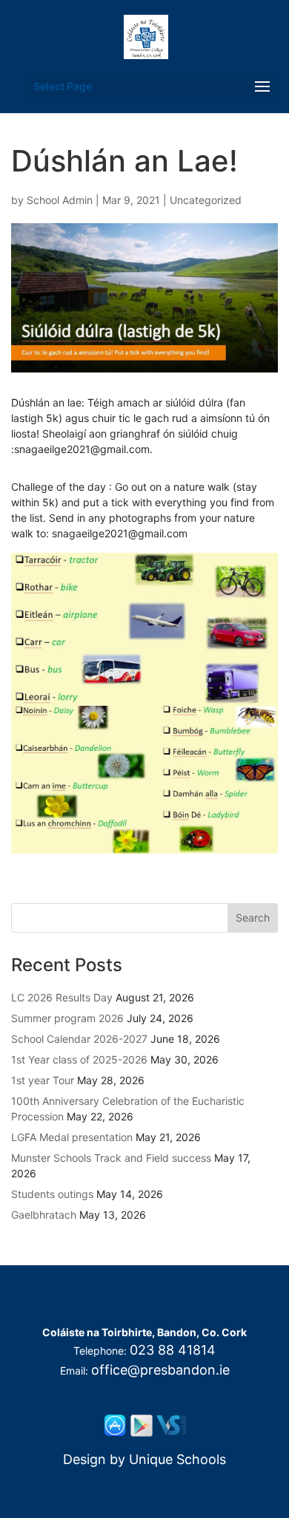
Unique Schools (177, 1459)
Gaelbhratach (43, 1214)
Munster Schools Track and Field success (111, 1157)
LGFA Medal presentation (72, 1137)
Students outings (52, 1194)
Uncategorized (206, 200)
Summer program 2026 (67, 1018)
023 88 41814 (173, 1350)
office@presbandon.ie (160, 1370)
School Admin (60, 200)
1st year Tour (42, 1080)
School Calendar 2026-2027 (79, 1038)
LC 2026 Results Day (62, 997)
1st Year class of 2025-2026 (79, 1059)
